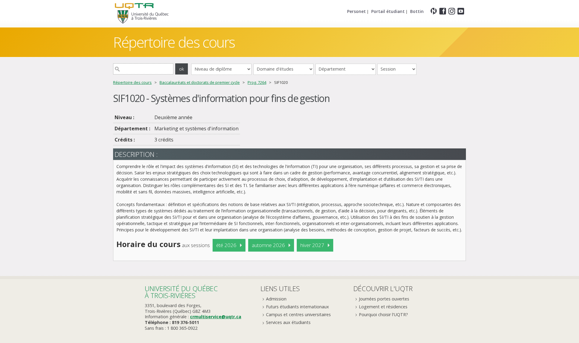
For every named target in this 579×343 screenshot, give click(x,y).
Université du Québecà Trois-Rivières (181, 292)
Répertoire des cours (132, 82)
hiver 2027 (312, 245)
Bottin (417, 11)
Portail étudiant (388, 11)
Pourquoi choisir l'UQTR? (383, 314)
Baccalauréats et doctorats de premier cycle (200, 82)
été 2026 (226, 245)
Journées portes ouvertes (384, 299)
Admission (276, 299)
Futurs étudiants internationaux (297, 307)
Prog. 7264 (257, 82)
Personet (356, 11)
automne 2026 (268, 245)
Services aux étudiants (288, 322)
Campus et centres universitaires (298, 314)
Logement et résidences (383, 307)
